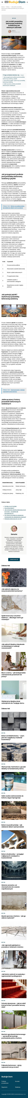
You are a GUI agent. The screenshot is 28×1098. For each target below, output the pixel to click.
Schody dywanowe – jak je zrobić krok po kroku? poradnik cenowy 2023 (13, 1005)
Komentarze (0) (14, 559)
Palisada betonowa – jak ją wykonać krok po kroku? (11, 1066)
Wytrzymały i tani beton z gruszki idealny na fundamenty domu (13, 768)
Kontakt (17, 1081)
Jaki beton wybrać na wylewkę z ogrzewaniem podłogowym (13, 975)
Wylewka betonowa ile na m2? (13, 519)
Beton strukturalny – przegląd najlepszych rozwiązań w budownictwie (12, 856)
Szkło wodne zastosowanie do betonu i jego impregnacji (12, 797)
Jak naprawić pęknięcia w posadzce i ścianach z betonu (12, 946)
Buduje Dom (7, 1076)
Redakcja (17, 1087)
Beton (7, 7)
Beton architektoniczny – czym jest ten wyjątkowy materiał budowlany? (12, 738)
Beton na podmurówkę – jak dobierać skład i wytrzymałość (12, 826)
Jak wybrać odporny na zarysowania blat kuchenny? (11, 590)
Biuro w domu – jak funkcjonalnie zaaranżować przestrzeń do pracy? (13, 675)
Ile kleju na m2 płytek (10, 506)
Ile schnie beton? (9, 508)
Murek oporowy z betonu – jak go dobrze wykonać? (13, 917)
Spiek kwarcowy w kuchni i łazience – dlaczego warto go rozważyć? (12, 617)
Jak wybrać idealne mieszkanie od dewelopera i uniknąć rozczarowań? (12, 646)
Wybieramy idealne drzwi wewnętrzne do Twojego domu (12, 702)
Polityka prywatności (4, 1082)
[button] (2, 2)
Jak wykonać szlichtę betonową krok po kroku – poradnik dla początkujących (15, 511)
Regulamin (4, 1087)
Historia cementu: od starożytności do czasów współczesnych (10, 887)
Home (3, 7)
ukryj (22, 75)
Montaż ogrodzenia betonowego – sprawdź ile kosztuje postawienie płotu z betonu (13, 1036)
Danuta (13, 30)
